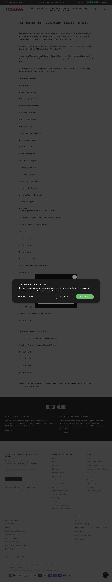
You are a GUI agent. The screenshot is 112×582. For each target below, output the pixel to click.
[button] (25, 296)
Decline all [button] (65, 297)
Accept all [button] (85, 297)
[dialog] (56, 291)
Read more (56, 291)
